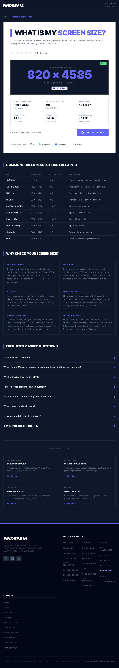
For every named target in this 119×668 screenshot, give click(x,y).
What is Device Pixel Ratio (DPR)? (21, 377)
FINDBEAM (13, 5)
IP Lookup (105, 561)
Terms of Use (10, 628)
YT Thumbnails (107, 582)
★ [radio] (12, 53)
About (6, 608)
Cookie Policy (10, 633)
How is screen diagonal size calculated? (24, 386)
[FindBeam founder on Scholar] (18, 558)
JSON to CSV (69, 580)
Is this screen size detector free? (20, 425)
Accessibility (10, 643)
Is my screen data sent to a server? (22, 416)
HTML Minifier (69, 558)
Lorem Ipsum (88, 586)
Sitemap (7, 618)
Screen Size (106, 571)
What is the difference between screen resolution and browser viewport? (42, 367)
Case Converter (87, 579)
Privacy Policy (11, 623)
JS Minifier (68, 548)
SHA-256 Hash (88, 548)
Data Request (10, 648)
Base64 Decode (70, 575)
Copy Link (78, 144)
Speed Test (105, 566)
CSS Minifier (69, 553)
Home (6, 17)
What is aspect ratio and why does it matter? (27, 396)
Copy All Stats (94, 132)
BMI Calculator (106, 548)
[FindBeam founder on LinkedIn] (12, 558)
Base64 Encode (70, 570)
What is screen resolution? (17, 357)
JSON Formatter (68, 564)
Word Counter (89, 574)
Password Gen (89, 563)
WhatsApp (45, 144)
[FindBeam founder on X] (6, 558)
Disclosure (9, 638)
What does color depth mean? (19, 406)
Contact (7, 613)
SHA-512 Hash (88, 553)
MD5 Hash (86, 558)
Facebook (62, 144)
